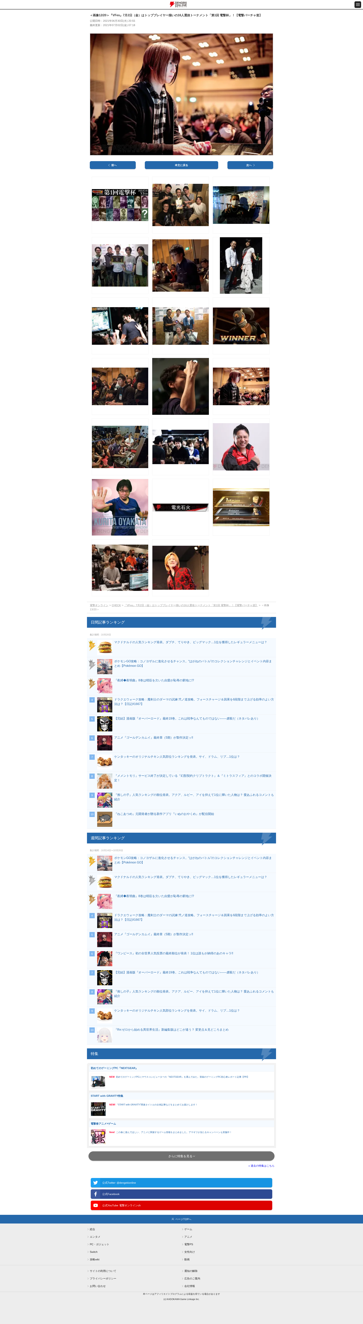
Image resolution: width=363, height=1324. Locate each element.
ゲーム (188, 1229)
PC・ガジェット (99, 1244)
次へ (249, 165)
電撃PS (188, 1244)
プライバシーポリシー (103, 1278)
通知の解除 (191, 1270)
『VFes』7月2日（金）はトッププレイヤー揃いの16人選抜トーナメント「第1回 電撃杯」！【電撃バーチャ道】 (191, 605)
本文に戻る (181, 165)
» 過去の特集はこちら (261, 1165)
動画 (187, 1259)
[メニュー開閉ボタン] (357, 4)
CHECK (116, 605)
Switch (94, 1251)
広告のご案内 (192, 1278)
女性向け (189, 1251)
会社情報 (189, 1286)
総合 (92, 1229)
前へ (114, 165)
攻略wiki (94, 1259)
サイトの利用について (103, 1270)
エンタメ (95, 1236)
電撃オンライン (99, 605)
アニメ (188, 1236)
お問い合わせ (98, 1286)
